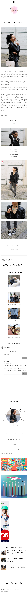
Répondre (25, 357)
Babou (16, 149)
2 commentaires (14, 249)
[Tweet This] (10, 253)
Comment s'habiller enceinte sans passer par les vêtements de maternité (17, 552)
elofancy (6, 361)
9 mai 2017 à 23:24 (8, 349)
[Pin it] (18, 253)
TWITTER (10, 241)
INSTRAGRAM (23, 241)
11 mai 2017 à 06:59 (8, 363)
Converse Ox (14, 158)
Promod (15, 151)
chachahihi (7, 347)
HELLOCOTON (16, 241)
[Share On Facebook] (13, 253)
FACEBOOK (3, 241)
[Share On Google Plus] (15, 253)
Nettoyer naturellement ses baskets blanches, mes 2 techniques (15, 560)
